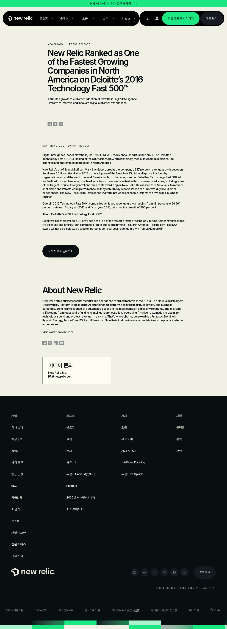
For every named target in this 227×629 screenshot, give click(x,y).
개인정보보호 (66, 610)
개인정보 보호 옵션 (122, 610)
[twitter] (154, 572)
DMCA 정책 (41, 610)
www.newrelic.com (61, 332)
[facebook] (174, 572)
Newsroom (56, 44)
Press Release (79, 44)
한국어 (217, 609)
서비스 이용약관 (14, 610)
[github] (164, 572)
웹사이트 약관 (92, 610)
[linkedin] (134, 572)
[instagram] (184, 572)
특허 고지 (194, 610)
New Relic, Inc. (84, 155)
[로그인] (157, 18)
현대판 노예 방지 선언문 (164, 610)
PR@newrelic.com (60, 376)
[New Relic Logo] (19, 18)
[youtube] (144, 572)
